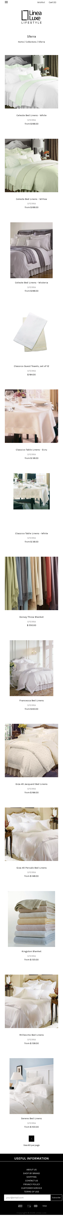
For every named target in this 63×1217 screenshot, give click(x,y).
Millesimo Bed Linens (31, 1034)
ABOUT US (31, 1169)
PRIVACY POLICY (31, 1184)
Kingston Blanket (31, 951)
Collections (31, 42)
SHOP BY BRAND (31, 1173)
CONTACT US (31, 1180)
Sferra (31, 120)
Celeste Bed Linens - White (31, 115)
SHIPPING (31, 1177)
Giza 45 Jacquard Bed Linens (31, 784)
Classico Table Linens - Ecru (31, 449)
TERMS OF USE (31, 1191)
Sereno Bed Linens (31, 1118)
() (52, 2)
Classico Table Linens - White (31, 533)
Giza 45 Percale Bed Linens (31, 867)
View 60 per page (31, 1145)
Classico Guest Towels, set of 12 (31, 366)
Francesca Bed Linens (31, 700)
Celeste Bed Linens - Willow (31, 199)
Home (21, 42)
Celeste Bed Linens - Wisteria (31, 282)
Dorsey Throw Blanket (31, 616)
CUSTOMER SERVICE (31, 1188)
